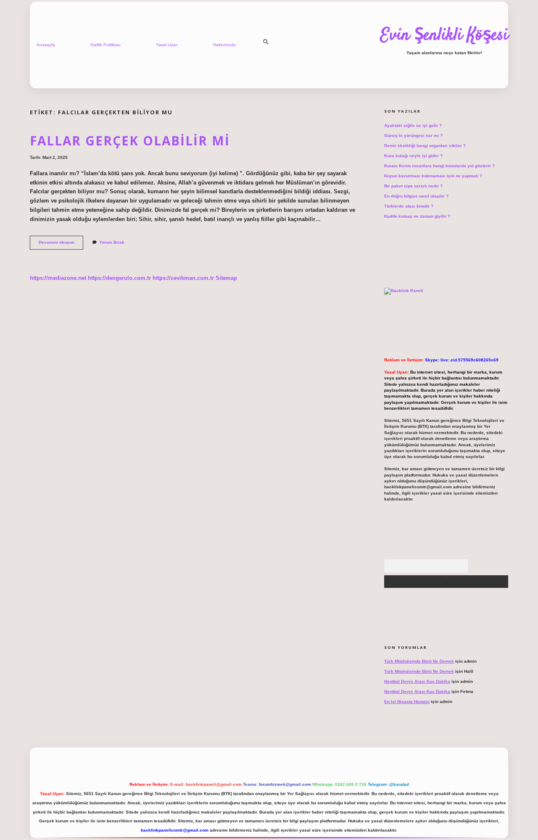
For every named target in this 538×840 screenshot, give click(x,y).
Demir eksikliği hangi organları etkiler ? (425, 145)
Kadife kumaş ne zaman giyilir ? (417, 216)
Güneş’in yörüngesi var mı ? (413, 135)
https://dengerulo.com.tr (119, 278)
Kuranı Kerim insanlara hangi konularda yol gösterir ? (439, 165)
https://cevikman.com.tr (183, 278)
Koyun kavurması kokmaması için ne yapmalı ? (433, 176)
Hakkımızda (224, 44)
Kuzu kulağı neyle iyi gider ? (413, 155)
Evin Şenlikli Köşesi (444, 36)
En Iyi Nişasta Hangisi (407, 701)
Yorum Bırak (111, 242)
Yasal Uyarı (167, 44)
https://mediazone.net (58, 278)
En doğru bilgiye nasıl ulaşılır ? (416, 196)
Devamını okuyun (61, 244)
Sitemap (226, 278)
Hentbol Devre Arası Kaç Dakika (417, 681)
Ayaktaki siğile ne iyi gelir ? (413, 125)
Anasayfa (46, 44)
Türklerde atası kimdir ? (408, 206)
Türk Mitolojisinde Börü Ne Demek (419, 661)
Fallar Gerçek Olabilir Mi (130, 140)
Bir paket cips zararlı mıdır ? (413, 186)
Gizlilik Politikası (105, 44)
